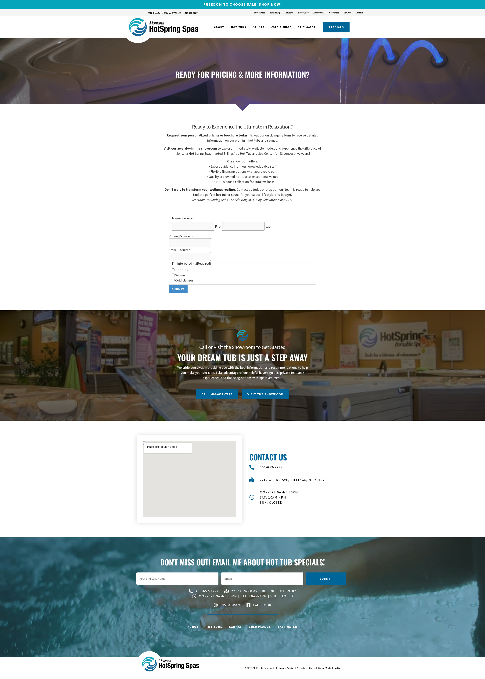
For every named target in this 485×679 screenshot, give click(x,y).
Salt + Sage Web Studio (325, 667)
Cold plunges (184, 280)
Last (268, 226)
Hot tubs (181, 270)
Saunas (258, 27)
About (219, 27)
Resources (334, 12)
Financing (275, 12)
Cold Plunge (281, 27)
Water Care (303, 12)
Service (347, 12)
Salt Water (306, 27)
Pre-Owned (259, 12)
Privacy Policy (285, 667)
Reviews (289, 12)
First (218, 226)
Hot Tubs (238, 27)
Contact (359, 12)
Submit (178, 289)
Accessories (318, 12)
